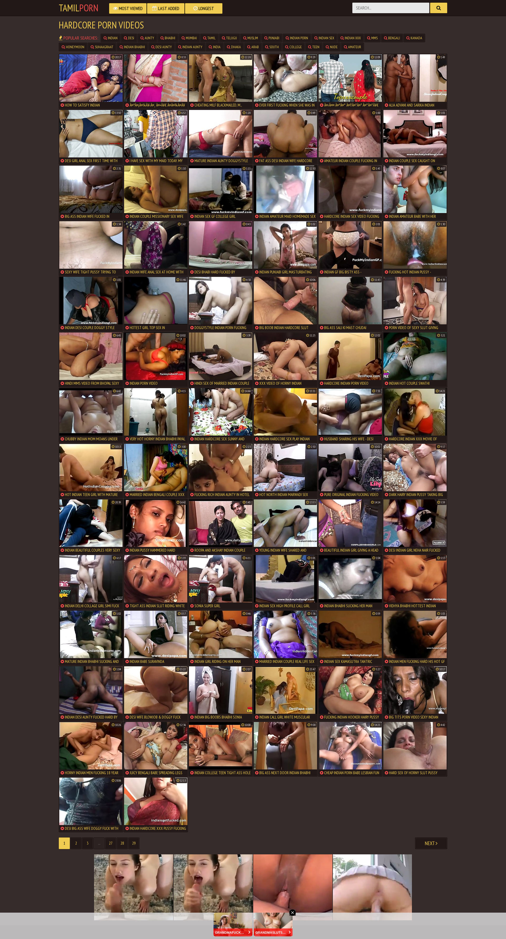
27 (111, 843)
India (216, 47)
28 (122, 843)
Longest (205, 8)
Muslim (252, 38)
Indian (112, 38)
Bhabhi (169, 38)
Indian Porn (298, 38)
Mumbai (191, 38)
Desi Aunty (163, 47)
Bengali (393, 38)
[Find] (438, 8)
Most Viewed (130, 8)
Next (430, 843)
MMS (374, 38)
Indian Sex (326, 38)
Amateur (354, 47)
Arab (255, 47)
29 (134, 843)
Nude (333, 47)
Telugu (231, 38)
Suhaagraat (103, 47)
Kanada (416, 38)
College (295, 47)
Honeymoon (74, 47)
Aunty (149, 38)
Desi (130, 38)
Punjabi (273, 38)
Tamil (78, 8)
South (274, 47)
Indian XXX (352, 38)
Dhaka (235, 47)
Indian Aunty (192, 47)
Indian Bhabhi (134, 47)
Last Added (168, 8)
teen (315, 47)
